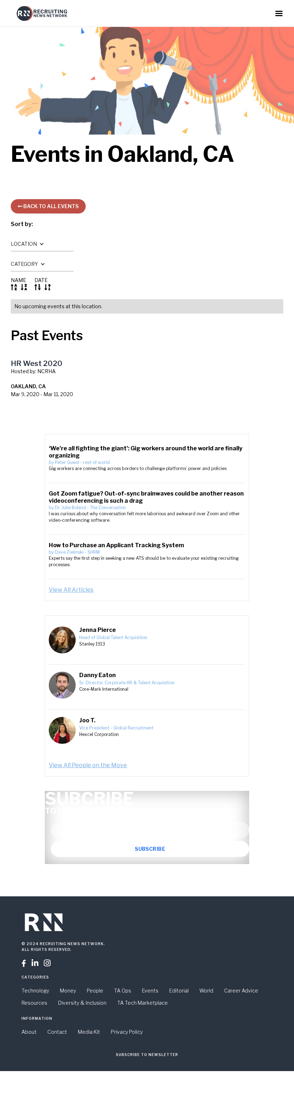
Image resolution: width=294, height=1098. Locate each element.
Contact (57, 1032)
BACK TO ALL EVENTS (48, 206)
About (29, 1032)
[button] (279, 13)
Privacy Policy (127, 1032)
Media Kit (89, 1032)
